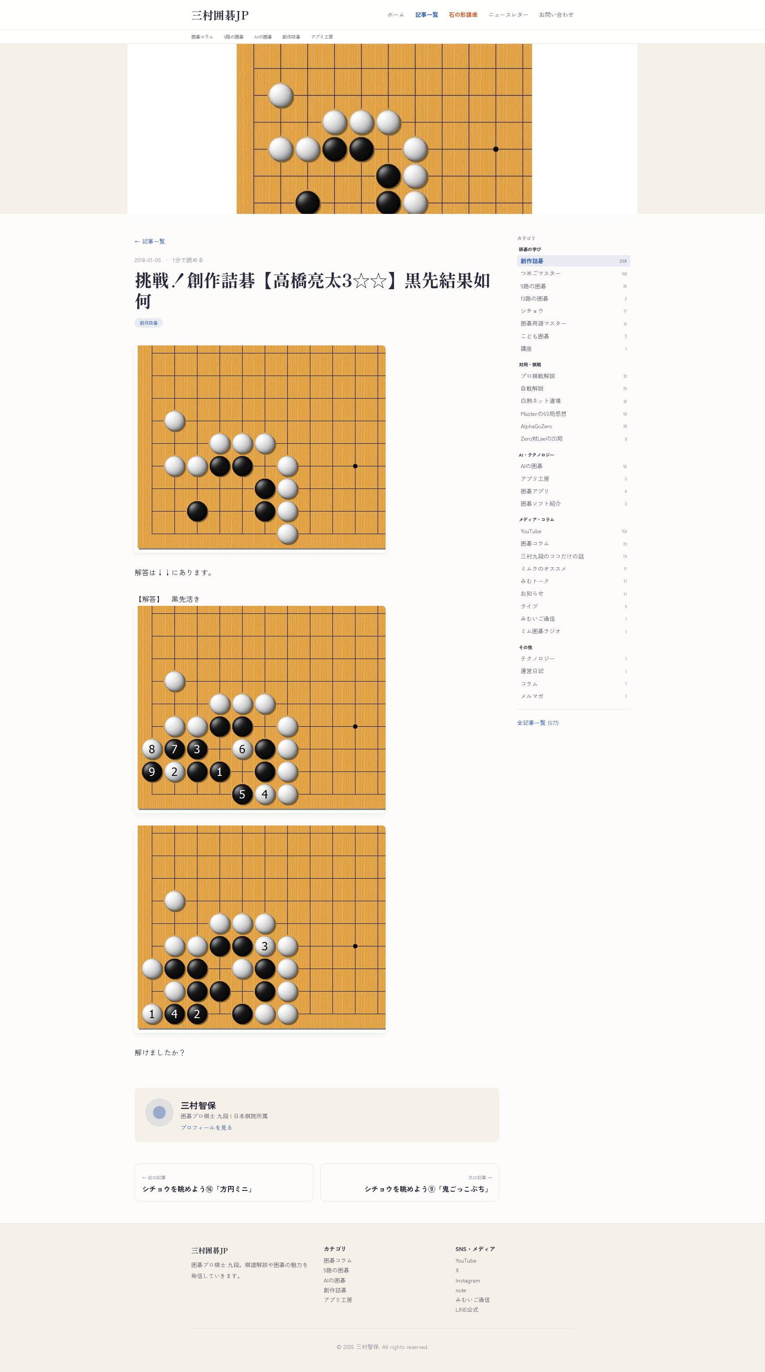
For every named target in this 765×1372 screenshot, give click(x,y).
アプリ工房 (322, 37)
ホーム (396, 15)
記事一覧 (426, 15)
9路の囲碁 (233, 37)
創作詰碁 (291, 37)
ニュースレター (508, 15)
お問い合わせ (556, 15)
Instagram (468, 1280)
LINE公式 (467, 1309)
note (461, 1290)
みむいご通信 (473, 1299)
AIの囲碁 (263, 37)
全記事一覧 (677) (538, 722)
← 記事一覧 (150, 241)
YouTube (466, 1260)
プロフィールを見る (206, 1127)
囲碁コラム (202, 37)
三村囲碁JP (220, 15)
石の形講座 (463, 15)
